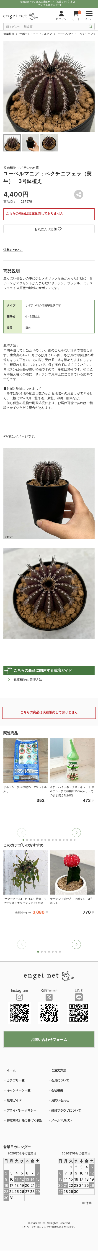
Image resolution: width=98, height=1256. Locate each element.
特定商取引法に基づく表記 (24, 1120)
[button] (76, 832)
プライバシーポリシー (21, 1110)
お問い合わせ (60, 1100)
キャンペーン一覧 (19, 1090)
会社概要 (57, 1090)
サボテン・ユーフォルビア (35, 34)
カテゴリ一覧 (16, 1080)
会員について (60, 1080)
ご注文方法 (58, 1070)
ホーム (11, 1070)
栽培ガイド (14, 1100)
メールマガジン (61, 1120)
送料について (13, 250)
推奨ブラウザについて (66, 1110)
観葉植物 (8, 34)
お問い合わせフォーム (49, 1039)
